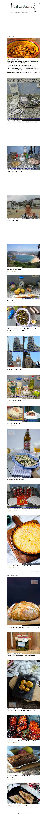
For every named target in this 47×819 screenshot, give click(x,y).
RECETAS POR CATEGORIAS (20, 12)
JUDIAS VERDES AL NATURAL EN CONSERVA (21, 655)
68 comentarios (14, 629)
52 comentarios (13, 656)
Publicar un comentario (15, 74)
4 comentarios (13, 511)
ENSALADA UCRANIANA (15, 423)
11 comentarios (13, 271)
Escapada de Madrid (14, 269)
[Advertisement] (23, 26)
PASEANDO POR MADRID (15, 369)
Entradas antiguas (35, 571)
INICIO (11, 12)
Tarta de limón (12, 300)
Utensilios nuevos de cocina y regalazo (22, 122)
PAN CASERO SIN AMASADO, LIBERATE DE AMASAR (23, 627)
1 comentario (13, 806)
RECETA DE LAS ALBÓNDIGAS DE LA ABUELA (21, 710)
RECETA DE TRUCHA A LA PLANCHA (18, 805)
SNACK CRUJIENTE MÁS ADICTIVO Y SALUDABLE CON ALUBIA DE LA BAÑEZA (22, 62)
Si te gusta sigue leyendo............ (34, 74)
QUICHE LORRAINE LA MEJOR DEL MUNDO (21, 566)
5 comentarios (13, 302)
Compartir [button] (9, 74)
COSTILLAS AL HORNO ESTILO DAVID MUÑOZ (22, 741)
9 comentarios (13, 567)
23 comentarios (14, 742)
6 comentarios (13, 371)
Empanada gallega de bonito (18, 400)
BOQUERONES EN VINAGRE (16, 479)
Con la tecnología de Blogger (24, 813)
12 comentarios (13, 123)
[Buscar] (39, 3)
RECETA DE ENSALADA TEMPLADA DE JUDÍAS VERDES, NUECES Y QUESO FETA (21, 329)
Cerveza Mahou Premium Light (18, 510)
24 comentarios (14, 480)
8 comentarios (13, 172)
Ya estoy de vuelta (13, 220)
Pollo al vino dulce (14, 171)
